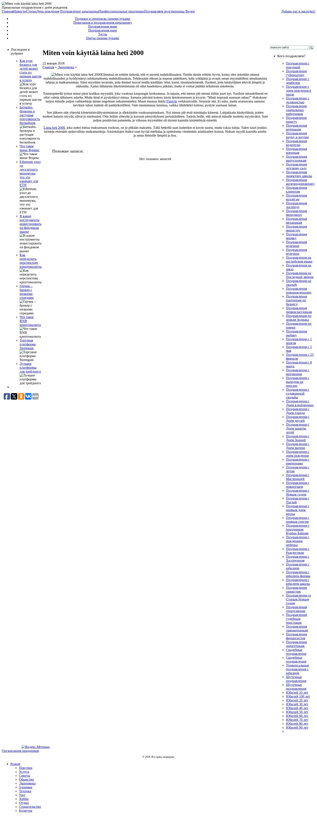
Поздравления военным (296, 150)
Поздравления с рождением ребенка (297, 541)
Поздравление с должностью (297, 100)
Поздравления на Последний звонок (300, 275)
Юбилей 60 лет (297, 716)
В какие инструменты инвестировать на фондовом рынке (30, 223)
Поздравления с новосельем (297, 484)
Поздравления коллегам (296, 197)
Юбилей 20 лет (297, 700)
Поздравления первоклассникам (299, 310)
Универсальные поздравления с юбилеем (297, 669)
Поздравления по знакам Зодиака (298, 317)
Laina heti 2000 (54, 127)
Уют (22, 795)
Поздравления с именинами (297, 461)
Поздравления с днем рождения (297, 453)
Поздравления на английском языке (299, 259)
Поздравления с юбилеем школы (298, 582)
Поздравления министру (296, 228)
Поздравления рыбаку (296, 333)
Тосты (102, 34)
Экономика (66, 67)
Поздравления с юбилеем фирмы (298, 574)
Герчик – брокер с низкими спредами (27, 291)
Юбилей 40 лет (297, 708)
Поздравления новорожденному (299, 290)
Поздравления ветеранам (296, 127)
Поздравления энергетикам (296, 644)
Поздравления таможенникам (297, 628)
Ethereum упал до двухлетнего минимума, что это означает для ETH (30, 173)
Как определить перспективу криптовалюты (31, 260)
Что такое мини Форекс (29, 148)
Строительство (30, 806)
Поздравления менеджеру (296, 213)
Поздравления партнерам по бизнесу (296, 300)
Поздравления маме (102, 26)
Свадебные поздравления (296, 651)
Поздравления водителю (296, 143)
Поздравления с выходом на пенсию (297, 382)
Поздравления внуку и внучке (297, 135)
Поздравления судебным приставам (296, 618)
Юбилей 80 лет (297, 723)
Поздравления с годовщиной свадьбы (297, 393)
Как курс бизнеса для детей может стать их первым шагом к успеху (30, 70)
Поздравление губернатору (296, 73)
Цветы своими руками (102, 38)
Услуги (24, 771)
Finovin (171, 101)
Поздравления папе (102, 30)
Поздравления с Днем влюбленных (300, 403)
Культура (25, 810)
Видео (190, 11)
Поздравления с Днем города (297, 411)
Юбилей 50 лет (297, 712)
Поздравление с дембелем (297, 81)
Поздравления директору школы (299, 174)
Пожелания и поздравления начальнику (102, 22)
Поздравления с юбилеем (297, 566)
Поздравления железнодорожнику (300, 182)
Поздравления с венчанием (297, 372)
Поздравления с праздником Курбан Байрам (297, 529)
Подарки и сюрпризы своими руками (102, 18)
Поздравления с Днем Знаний (297, 438)
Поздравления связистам (296, 589)
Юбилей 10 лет (297, 692)
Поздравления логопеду (296, 205)
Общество (26, 779)
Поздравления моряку (296, 236)
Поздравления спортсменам (296, 609)
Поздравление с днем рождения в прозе (298, 90)
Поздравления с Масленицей (297, 477)
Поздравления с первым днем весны (297, 510)
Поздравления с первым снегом (297, 519)
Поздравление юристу (296, 119)
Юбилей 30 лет (297, 704)
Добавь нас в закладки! (298, 11)
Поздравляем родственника (164, 11)
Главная (7, 11)
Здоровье (25, 787)
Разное (15, 764)
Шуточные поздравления (296, 679)
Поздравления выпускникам (296, 158)
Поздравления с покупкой (297, 65)
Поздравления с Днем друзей (297, 418)
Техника (25, 791)
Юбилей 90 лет (297, 727)
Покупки (25, 768)
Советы (24, 775)
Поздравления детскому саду (296, 166)
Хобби (23, 799)
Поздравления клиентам (296, 189)
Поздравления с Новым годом (297, 492)
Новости (19, 11)
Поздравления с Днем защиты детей (297, 428)
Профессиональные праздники (121, 11)
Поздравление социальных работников (296, 110)
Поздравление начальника (79, 11)
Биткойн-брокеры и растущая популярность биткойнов (30, 115)
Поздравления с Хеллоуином (297, 558)
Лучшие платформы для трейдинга (30, 367)
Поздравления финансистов (296, 636)
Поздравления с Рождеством (297, 551)
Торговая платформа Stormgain (28, 344)
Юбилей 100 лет (298, 696)
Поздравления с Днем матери (297, 446)
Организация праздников (20, 751)
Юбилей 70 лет (297, 719)
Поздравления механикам (296, 220)
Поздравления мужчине (296, 244)
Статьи (31, 11)
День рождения (47, 11)
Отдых (24, 803)
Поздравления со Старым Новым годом (298, 599)
